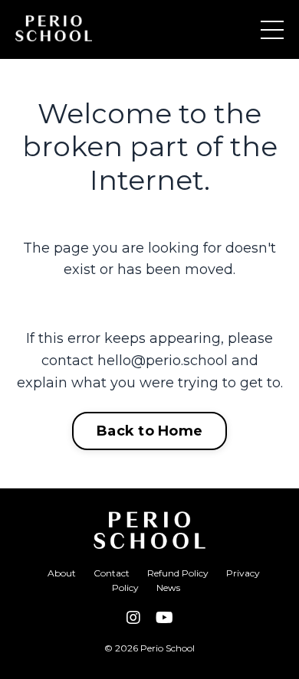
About (62, 573)
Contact (112, 573)
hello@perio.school (162, 360)
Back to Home (149, 431)
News (168, 587)
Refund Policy (178, 573)
